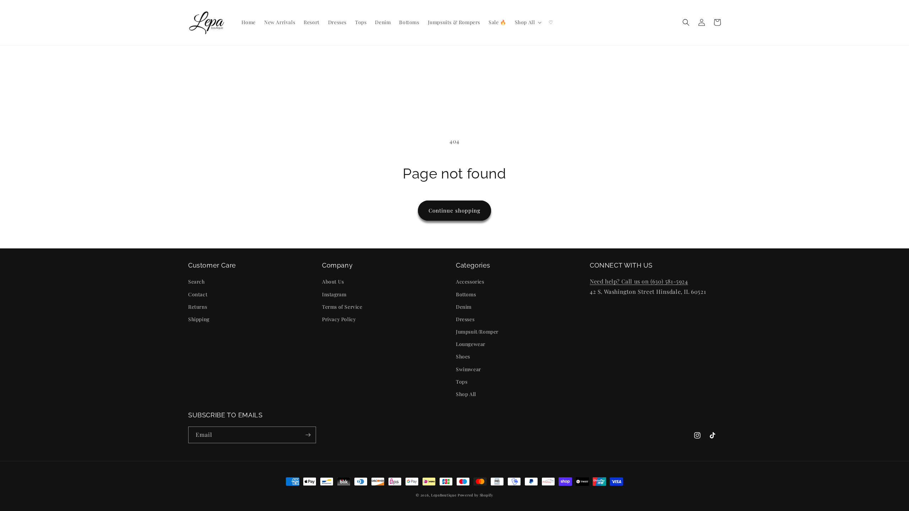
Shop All (466, 394)
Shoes (463, 356)
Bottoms (466, 294)
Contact (197, 294)
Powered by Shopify (475, 495)
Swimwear (468, 369)
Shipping (198, 319)
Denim (464, 306)
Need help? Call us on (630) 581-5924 (639, 281)
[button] (528, 22)
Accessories (470, 281)
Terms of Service (342, 306)
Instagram (334, 294)
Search (196, 281)
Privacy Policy (339, 319)
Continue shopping (454, 210)
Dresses (465, 319)
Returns (197, 306)
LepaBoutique (443, 495)
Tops (461, 381)
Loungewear (470, 344)
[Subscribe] (308, 435)
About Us (333, 281)
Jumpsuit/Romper (477, 331)
